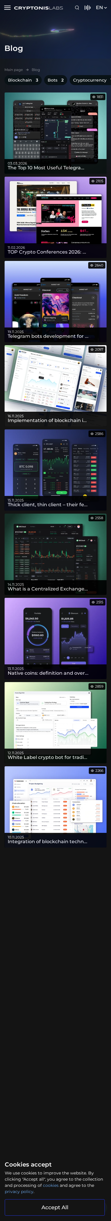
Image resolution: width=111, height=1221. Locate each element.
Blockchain (23, 80)
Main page (13, 69)
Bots (56, 80)
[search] (78, 7)
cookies (51, 1185)
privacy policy (19, 1191)
